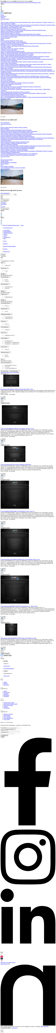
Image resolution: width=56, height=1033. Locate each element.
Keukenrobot (38, 59)
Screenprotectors (37, 86)
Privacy (13, 962)
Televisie (3, 23)
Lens (5, 51)
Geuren (2, 143)
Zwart (7, 366)
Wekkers (24, 29)
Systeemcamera (35, 46)
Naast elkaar (9, 286)
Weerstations (48, 77)
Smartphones (11, 84)
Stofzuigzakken (37, 52)
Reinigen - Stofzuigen (6, 52)
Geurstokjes (13, 143)
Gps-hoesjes (24, 82)
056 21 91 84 (7, 666)
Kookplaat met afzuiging (11, 71)
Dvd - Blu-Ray (4, 88)
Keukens (6, 683)
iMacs (15, 36)
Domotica (25, 77)
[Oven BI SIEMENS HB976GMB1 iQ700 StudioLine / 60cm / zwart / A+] (15, 508)
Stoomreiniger (25, 53)
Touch (7, 329)
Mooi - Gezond (4, 97)
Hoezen (10, 147)
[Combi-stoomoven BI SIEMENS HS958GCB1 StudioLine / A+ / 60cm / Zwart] (15, 603)
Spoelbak (36, 71)
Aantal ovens (4, 268)
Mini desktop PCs (46, 35)
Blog (39, 2)
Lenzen (2, 51)
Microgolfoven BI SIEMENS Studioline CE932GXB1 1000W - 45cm (17, 389)
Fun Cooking (4, 61)
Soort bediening (4, 327)
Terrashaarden (31, 148)
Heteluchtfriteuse (13, 63)
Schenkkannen (16, 132)
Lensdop (22, 51)
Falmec (2, 169)
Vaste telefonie (18, 84)
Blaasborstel (7, 94)
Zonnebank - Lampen (6, 98)
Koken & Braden (5, 134)
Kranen (6, 161)
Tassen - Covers (15, 42)
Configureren (14, 1027)
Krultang (18, 94)
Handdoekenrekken (23, 138)
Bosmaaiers (25, 149)
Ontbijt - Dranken (5, 73)
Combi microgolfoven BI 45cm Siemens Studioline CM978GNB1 (16, 464)
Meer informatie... (45, 1026)
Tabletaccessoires (5, 81)
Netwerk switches (9, 34)
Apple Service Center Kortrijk (10, 704)
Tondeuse (38, 93)
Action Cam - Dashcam (13, 48)
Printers (17, 40)
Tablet (2, 85)
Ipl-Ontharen (16, 92)
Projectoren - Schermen (15, 89)
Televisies (7, 89)
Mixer (51, 59)
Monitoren (3, 31)
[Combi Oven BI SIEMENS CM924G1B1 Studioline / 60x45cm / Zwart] (15, 425)
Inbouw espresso (23, 67)
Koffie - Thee (4, 67)
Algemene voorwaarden (6, 962)
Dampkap (11, 69)
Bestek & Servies (8, 132)
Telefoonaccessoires (5, 86)
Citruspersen (27, 73)
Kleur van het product (5, 362)
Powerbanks (30, 86)
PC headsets (17, 32)
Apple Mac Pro (13, 35)
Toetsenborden (22, 42)
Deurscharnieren (4, 284)
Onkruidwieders (20, 151)
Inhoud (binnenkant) (5, 303)
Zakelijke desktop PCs (9, 36)
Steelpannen (39, 134)
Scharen (24, 130)
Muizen (10, 42)
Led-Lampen (9, 78)
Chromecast (14, 44)
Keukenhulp (3, 59)
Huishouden (24, 22)
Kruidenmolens (33, 131)
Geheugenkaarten (25, 43)
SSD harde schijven (41, 43)
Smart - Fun (3, 76)
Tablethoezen (12, 81)
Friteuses (3, 63)
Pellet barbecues (33, 145)
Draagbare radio (13, 29)
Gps (1, 80)
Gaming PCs (33, 35)
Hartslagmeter (19, 97)
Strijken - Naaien (4, 56)
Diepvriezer (8, 65)
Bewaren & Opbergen (12, 131)
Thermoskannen (23, 132)
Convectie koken (5, 277)
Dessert (36, 61)
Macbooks (34, 30)
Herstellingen (7, 708)
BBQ (2, 145)
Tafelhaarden (24, 148)
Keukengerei (3, 131)
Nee (7, 281)
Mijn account (7, 692)
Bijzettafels (7, 141)
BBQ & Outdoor (19, 127)
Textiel (2, 140)
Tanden (2, 95)
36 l (7, 305)
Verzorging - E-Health (10, 23)
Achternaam (3, 732)
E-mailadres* (4, 727)
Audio (2, 22)
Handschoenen (16, 147)
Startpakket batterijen (11, 153)
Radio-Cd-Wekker (5, 29)
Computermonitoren (18, 31)
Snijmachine (8, 60)
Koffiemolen (30, 67)
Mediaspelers (4, 44)
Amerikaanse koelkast (24, 64)
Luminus (6, 706)
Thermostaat (42, 77)
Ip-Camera (30, 77)
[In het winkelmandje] (2, 401)
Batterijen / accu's (27, 153)
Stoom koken (4, 346)
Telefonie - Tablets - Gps (48, 22)
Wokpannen (29, 135)
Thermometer (45, 97)
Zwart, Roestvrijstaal (10, 368)
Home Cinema (30, 25)
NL (1, 9)
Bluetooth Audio (16, 25)
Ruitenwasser (18, 53)
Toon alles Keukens (5, 156)
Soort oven (3, 332)
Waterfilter (3, 74)
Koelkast (16, 64)
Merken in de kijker (8, 714)
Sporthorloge (34, 76)
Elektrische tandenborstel (10, 95)
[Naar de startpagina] (6, 13)
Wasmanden (38, 138)
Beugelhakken (32, 151)
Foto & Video (18, 22)
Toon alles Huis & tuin (6, 124)
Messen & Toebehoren (6, 130)
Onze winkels (7, 719)
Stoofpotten (19, 135)
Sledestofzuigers (22, 52)
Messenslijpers (18, 130)
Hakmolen (31, 59)
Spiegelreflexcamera (26, 46)
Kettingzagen (12, 155)
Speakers (53, 25)
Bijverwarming (27, 57)
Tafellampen (15, 144)
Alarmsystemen (10, 77)
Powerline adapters (17, 34)
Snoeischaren (32, 155)
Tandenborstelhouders (19, 139)
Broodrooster (21, 73)
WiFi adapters (29, 34)
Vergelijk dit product (5, 403)
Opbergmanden (32, 138)
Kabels (2, 39)
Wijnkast (21, 65)
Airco (9, 57)
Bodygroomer (14, 93)
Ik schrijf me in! (4, 735)
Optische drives (33, 43)
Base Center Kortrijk (8, 705)
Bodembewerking (5, 151)
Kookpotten (49, 134)
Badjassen (32, 136)
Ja (6, 279)
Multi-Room (37, 25)
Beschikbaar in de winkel (8, 261)
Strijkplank (15, 56)
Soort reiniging (4, 338)
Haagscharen (18, 155)
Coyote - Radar (6, 80)
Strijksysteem (22, 56)
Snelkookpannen (32, 134)
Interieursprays (19, 143)
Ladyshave (21, 92)
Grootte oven (4, 294)
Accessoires (9, 25)
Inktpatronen (13, 40)
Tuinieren (25, 127)
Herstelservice (35, 2)
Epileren (2, 92)
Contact (5, 691)
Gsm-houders (19, 86)
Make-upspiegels (28, 139)
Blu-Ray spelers (11, 88)
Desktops (28, 35)
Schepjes (45, 151)
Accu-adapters (19, 153)
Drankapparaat (33, 73)
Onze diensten (7, 715)
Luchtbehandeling (20, 57)
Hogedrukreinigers (15, 152)
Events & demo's (11, 2)
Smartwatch (27, 76)
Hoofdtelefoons (14, 27)
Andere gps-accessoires (16, 82)
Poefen (27, 141)
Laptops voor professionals (25, 30)
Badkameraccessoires (5, 138)
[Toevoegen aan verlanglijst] (3, 399)
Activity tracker (9, 76)
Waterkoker (8, 74)
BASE (30, 2)
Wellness (50, 97)
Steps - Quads (40, 76)
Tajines (24, 135)
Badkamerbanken (15, 138)
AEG (2, 165)
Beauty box (35, 139)
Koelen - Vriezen (4, 64)
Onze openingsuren (5, 122)
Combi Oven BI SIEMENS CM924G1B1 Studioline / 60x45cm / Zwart (17, 428)
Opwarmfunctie (4, 308)
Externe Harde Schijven (15, 43)
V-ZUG (2, 167)
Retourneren (6, 695)
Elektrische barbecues (15, 145)
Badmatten (26, 136)
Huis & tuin (6, 684)
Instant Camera (18, 46)
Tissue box (40, 139)
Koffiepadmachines (38, 67)
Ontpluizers (35, 56)
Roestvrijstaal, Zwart (10, 365)
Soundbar (48, 25)
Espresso (17, 67)
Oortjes (20, 27)
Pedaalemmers (51, 138)
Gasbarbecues (6, 145)
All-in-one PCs (6, 35)
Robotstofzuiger (14, 52)
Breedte (3, 273)
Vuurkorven (12, 148)
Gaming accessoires (5, 38)
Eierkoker (39, 73)
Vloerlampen (9, 144)
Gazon (2, 149)
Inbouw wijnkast (27, 65)
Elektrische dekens (36, 57)
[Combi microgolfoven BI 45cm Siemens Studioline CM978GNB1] (15, 461)
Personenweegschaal (37, 97)
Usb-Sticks (48, 43)
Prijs (2, 359)
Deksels (44, 134)
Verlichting (3, 78)
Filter (4, 254)
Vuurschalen (18, 148)
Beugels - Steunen (34, 89)
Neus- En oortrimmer (23, 93)
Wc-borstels (44, 138)
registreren (4, 204)
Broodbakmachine (13, 73)
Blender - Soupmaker (17, 59)
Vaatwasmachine (42, 71)
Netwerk (3, 34)
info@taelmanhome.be (9, 668)
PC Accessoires (4, 42)
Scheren (2, 93)
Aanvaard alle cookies (5, 1027)
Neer (7, 288)
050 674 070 (6, 676)
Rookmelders (36, 77)
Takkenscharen (25, 155)
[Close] (1, 1029)
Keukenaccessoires (25, 131)
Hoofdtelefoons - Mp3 (6, 27)
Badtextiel (3, 136)
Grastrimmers (13, 149)
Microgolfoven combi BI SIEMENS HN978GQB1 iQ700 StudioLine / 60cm (18, 638)
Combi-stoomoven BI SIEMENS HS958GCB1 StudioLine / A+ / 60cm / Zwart (19, 606)
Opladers (25, 86)
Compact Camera (10, 46)
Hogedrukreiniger (11, 53)
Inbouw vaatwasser (15, 167)
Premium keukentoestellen (7, 159)
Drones (22, 76)
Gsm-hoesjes (13, 86)
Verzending (6, 696)
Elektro (5, 682)
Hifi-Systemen (23, 25)
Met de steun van (5, 964)
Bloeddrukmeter (11, 97)
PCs (1, 35)
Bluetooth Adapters (9, 32)
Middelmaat (8, 297)
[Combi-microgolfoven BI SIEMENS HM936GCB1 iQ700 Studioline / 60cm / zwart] (15, 556)
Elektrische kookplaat (19, 69)
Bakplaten (6, 128)
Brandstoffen (32, 147)
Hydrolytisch (9, 317)
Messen (13, 130)
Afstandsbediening (25, 89)
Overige (2, 135)
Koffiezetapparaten (47, 67)
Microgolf (19, 71)
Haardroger (12, 94)
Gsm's (6, 84)
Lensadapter (17, 51)
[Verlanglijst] (1, 205)
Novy (2, 166)
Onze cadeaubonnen (8, 718)
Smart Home (3, 77)
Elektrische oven (10, 335)
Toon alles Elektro (5, 19)
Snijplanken (29, 130)
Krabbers (26, 151)
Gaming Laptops (15, 30)
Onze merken (4, 2)
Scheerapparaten (32, 93)
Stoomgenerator (28, 56)
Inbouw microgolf (32, 69)
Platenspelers (43, 25)
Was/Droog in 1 (23, 55)
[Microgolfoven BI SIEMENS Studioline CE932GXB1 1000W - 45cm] (11, 386)
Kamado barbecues (42, 145)
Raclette (16, 61)
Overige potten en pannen (10, 135)
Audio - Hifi (3, 25)
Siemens (2, 162)
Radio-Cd (19, 29)
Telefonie (3, 84)
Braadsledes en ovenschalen (21, 134)
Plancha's (49, 145)
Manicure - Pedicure (27, 97)
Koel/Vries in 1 (15, 65)
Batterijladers (35, 153)
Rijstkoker (3, 60)
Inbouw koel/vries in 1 (42, 64)
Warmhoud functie (5, 352)
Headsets (3, 32)
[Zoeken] (15, 194)
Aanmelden (3, 202)
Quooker (3, 161)
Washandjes (21, 136)
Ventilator (13, 57)
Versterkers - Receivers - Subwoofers (22, 26)
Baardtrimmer (8, 93)
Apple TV (9, 44)
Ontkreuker (41, 56)
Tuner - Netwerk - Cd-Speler (7, 26)
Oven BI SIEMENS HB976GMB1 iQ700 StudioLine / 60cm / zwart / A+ (18, 511)
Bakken (2, 128)
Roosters (22, 147)
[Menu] (2, 11)
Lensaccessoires (10, 51)
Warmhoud (3, 72)
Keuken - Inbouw (31, 22)
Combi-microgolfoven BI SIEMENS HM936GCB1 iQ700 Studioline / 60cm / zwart (20, 559)
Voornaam (3, 730)
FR (1, 6)
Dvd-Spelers (18, 88)
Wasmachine (12, 55)
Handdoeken (8, 136)
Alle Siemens (4, 372)
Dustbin (19, 131)
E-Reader (6, 85)
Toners (21, 40)
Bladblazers (8, 152)
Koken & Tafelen (5, 127)
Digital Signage (17, 76)
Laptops (2, 30)
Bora (2, 163)
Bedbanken (23, 141)
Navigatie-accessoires (5, 82)
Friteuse (7, 63)
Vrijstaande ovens (51, 71)
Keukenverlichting (47, 69)
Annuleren (6, 693)
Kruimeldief (44, 52)
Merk (2, 262)
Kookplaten (14, 162)
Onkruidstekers (12, 151)
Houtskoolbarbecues (25, 145)
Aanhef (2, 729)
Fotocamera (3, 46)
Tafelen (2, 132)
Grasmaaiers (7, 149)
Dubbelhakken (39, 151)
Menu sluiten (6, 200)
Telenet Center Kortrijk (9, 702)
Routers (24, 34)
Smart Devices (39, 22)
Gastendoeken (15, 136)
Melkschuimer (4, 68)
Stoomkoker (14, 60)
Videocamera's (4, 48)
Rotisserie (3, 321)
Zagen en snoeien (5, 155)
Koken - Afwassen (5, 69)
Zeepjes (25, 143)
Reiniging (26, 147)
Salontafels (12, 141)
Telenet (26, 2)
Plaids (9, 140)
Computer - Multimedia (9, 22)
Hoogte (2, 300)
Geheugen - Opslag (5, 43)
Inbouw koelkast (33, 64)
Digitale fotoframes (18, 77)
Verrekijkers (3, 50)
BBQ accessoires (4, 147)
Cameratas (8, 47)
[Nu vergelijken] (2, 1031)
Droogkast (17, 55)
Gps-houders (31, 82)
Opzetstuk (18, 95)
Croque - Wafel (10, 61)
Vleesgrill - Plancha (26, 61)
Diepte (2, 291)
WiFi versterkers (36, 34)
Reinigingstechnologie (6, 314)
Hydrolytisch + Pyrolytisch (12, 342)
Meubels (3, 141)
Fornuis (26, 69)
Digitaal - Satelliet (42, 89)
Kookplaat (3, 71)
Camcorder (21, 48)
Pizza (33, 61)
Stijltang (22, 94)
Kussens (6, 140)
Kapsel (2, 94)
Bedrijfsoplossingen (20, 2)
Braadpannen (12, 134)
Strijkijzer (11, 56)
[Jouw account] (2, 197)
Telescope (8, 50)
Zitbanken (18, 141)
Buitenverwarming (5, 148)
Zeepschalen (11, 139)
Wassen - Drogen (5, 55)
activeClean (8, 318)
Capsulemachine (11, 67)
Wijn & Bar (30, 132)
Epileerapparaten (8, 92)
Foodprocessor (25, 59)
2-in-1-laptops (8, 30)
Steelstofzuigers (30, 52)
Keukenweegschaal (45, 59)
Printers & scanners (5, 40)
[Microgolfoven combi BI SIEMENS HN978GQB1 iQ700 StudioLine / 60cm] (11, 635)
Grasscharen (19, 149)
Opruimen (3, 152)
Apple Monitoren (10, 31)
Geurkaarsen (7, 143)
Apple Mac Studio (21, 35)
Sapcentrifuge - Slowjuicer (48, 73)
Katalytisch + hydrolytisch (12, 343)
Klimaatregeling (4, 57)
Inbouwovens (40, 69)
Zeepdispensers (4, 139)
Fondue (20, 61)
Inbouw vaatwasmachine (28, 71)
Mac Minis (39, 35)
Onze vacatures (7, 716)
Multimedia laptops (41, 30)
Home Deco (12, 127)
